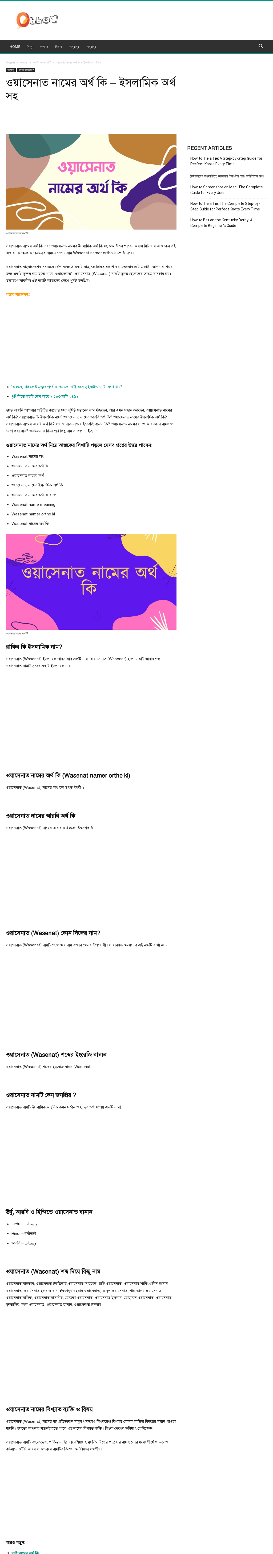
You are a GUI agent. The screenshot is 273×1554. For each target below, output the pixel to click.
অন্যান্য (91, 46)
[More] (140, 118)
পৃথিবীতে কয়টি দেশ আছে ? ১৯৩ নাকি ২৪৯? (45, 396)
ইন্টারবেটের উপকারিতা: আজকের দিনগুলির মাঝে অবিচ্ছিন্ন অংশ (227, 176)
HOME (15, 46)
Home (10, 62)
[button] (260, 46)
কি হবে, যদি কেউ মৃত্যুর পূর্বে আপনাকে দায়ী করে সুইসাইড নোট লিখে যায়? (66, 386)
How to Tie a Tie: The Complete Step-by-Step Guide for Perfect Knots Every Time (225, 206)
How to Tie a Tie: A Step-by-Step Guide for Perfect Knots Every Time (226, 161)
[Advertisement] (91, 342)
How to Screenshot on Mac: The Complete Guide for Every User (226, 190)
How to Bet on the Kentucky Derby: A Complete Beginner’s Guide (221, 223)
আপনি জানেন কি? (42, 62)
